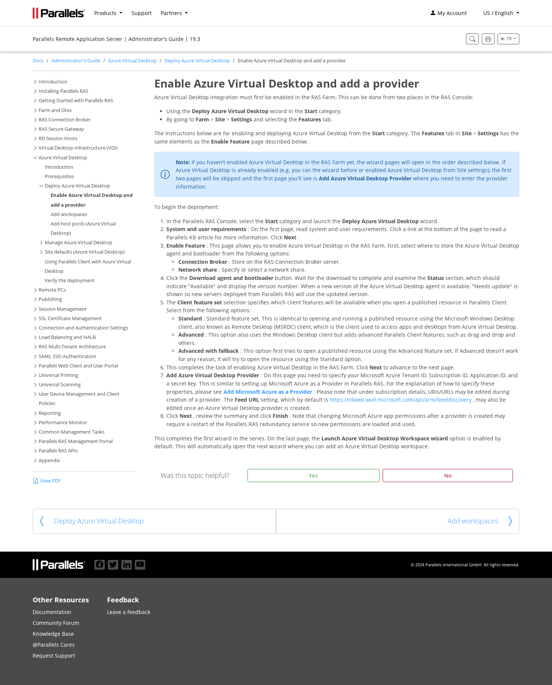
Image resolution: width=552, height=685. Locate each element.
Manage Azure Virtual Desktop (78, 242)
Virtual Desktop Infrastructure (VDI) (78, 148)
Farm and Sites (55, 110)
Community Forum (56, 622)
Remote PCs (52, 290)
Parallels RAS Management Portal (76, 441)
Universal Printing (58, 375)
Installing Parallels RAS (63, 91)
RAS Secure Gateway (61, 129)
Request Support (54, 655)
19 (507, 38)
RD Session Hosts (58, 138)
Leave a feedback (128, 611)
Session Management (63, 309)
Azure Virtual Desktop (132, 60)
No (447, 475)
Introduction (53, 82)
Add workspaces (69, 214)
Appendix (49, 460)
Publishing (50, 299)
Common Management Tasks (71, 432)
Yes (313, 475)
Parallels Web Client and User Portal (78, 366)
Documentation (52, 611)
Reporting (50, 413)
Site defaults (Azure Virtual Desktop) (85, 252)
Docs (38, 60)
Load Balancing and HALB (67, 337)
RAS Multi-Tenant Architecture (72, 346)
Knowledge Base (53, 633)
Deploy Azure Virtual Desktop (197, 60)
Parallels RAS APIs (58, 451)
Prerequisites (59, 176)
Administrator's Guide (75, 60)
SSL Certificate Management (70, 318)
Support (141, 13)
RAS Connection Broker (64, 119)
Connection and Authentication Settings (83, 328)
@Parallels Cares (54, 644)
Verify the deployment (70, 280)
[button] (497, 13)
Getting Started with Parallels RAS (76, 100)
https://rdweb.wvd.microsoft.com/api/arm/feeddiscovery (401, 399)
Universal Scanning (60, 384)
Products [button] (106, 13)
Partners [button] (172, 13)
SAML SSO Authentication (67, 356)
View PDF (50, 481)
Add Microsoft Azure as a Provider (268, 391)
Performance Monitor (63, 422)
